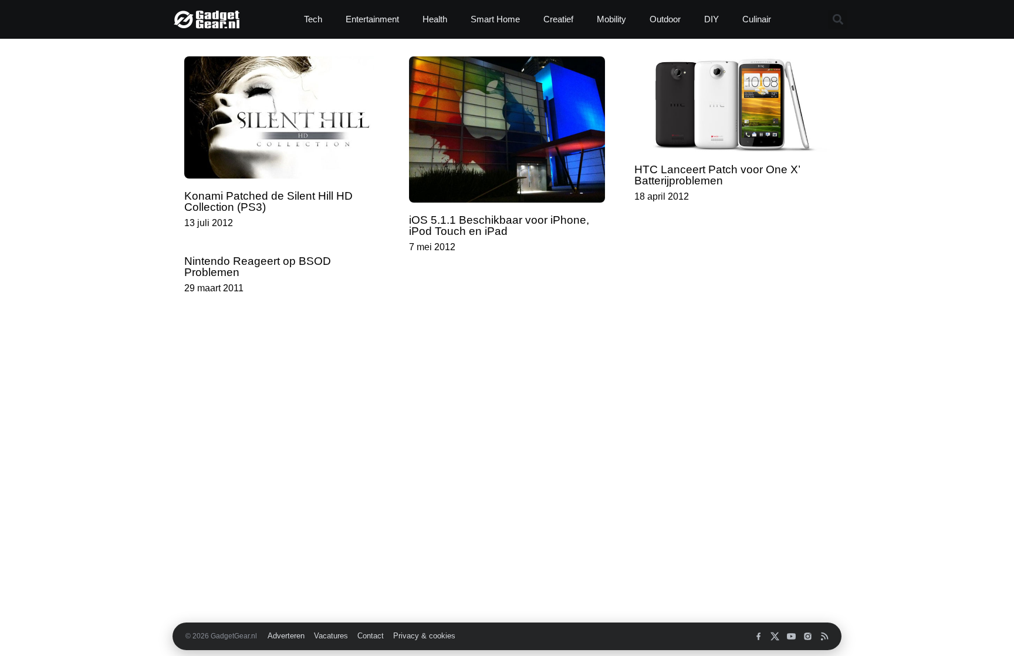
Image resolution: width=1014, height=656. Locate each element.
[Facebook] (758, 636)
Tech (313, 19)
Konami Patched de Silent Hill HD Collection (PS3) (268, 201)
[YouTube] (791, 636)
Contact (370, 636)
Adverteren (286, 636)
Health (434, 19)
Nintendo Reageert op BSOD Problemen (257, 266)
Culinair (756, 19)
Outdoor (665, 19)
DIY (711, 19)
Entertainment (372, 19)
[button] (837, 19)
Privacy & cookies (424, 636)
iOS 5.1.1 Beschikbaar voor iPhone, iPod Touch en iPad (499, 225)
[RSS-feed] (824, 636)
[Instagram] (807, 636)
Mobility (611, 19)
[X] (774, 636)
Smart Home (495, 19)
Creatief (558, 19)
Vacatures (331, 636)
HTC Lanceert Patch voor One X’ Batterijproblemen (717, 175)
